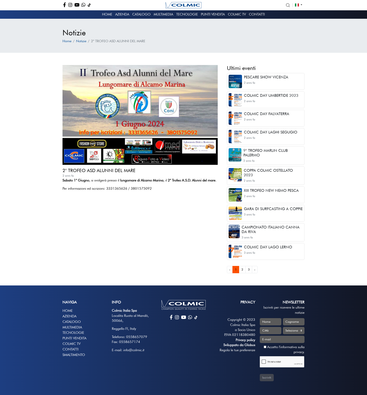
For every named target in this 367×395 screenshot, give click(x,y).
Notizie (81, 41)
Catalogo (141, 14)
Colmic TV (237, 14)
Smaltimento (74, 355)
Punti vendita (213, 14)
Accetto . (285, 349)
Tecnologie (187, 14)
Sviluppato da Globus (239, 345)
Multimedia (163, 14)
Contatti (257, 14)
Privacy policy (245, 340)
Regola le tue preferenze (237, 350)
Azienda (122, 14)
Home (107, 14)
